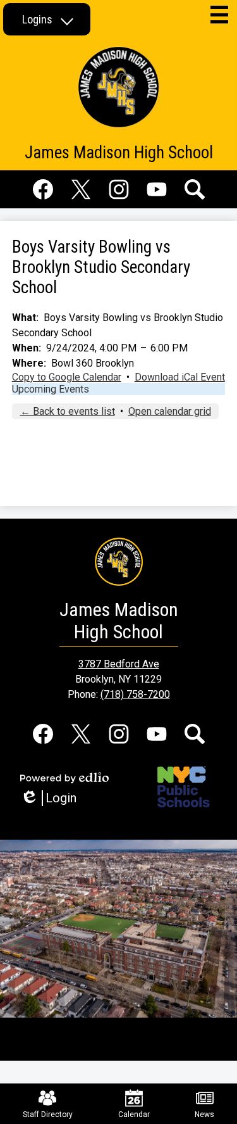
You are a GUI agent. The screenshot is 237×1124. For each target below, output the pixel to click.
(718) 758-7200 (135, 694)
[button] (46, 19)
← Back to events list (67, 411)
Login (52, 798)
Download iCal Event (180, 377)
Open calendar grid (169, 411)
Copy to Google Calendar (66, 377)
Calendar (134, 1114)
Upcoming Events (50, 389)
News (204, 1114)
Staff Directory (48, 1114)
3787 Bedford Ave (118, 664)
